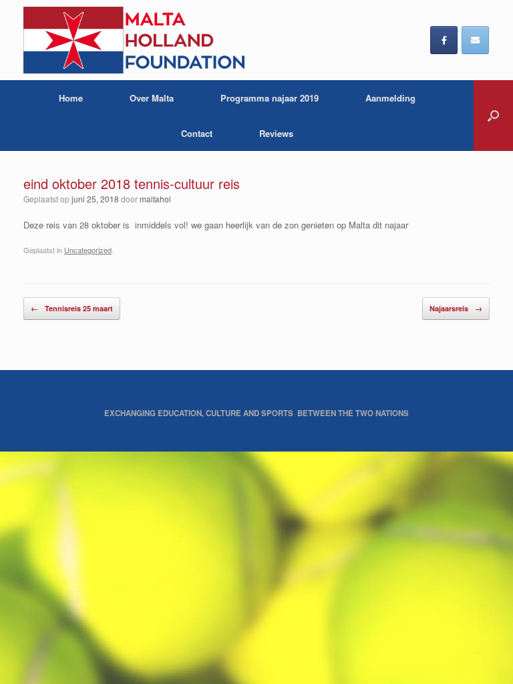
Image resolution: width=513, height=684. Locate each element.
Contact (196, 133)
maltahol (155, 198)
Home (71, 98)
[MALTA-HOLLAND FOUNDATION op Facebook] (444, 40)
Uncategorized (88, 249)
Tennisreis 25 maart (72, 308)
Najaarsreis (456, 308)
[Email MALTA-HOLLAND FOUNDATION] (475, 40)
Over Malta (152, 98)
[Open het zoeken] (493, 115)
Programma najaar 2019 (269, 98)
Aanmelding (390, 98)
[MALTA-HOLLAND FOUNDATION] (133, 40)
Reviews (276, 133)
